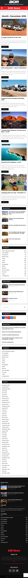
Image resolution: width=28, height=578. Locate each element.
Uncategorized (5, 275)
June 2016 (4, 461)
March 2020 (5, 396)
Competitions (5, 254)
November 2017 (5, 444)
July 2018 (4, 432)
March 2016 (4, 463)
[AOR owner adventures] (5, 240)
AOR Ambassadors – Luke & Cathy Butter (14, 68)
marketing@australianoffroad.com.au (16, 563)
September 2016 (6, 457)
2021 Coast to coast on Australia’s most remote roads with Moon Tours (17, 213)
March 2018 (4, 438)
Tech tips (4, 272)
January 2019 (5, 421)
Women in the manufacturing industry (17, 284)
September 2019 (6, 406)
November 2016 (5, 454)
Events (3, 258)
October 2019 (5, 404)
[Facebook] (10, 570)
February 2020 (5, 398)
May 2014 (4, 471)
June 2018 (4, 434)
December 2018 (5, 423)
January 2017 (5, 452)
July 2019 (4, 410)
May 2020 (4, 392)
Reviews (4, 268)
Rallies (3, 80)
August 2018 (5, 431)
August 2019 (5, 408)
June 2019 (4, 411)
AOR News (14, 8)
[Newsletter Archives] (5, 300)
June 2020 (4, 390)
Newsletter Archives (13, 298)
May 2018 (4, 436)
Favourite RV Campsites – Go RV (11, 162)
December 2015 (5, 465)
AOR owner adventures (14, 239)
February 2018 (5, 440)
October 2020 (5, 387)
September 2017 (6, 446)
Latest (3, 260)
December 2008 (6, 473)
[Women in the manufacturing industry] (5, 220)
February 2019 (5, 419)
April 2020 (4, 394)
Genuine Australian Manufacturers (17, 225)
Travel (13, 19)
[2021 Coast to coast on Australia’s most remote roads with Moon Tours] (5, 213)
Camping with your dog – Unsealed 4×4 (13, 192)
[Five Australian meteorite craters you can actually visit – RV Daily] (5, 234)
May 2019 (4, 413)
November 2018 (5, 425)
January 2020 (5, 400)
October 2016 (5, 455)
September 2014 (6, 469)
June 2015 (4, 467)
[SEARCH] (24, 307)
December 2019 (5, 402)
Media (3, 262)
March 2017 (4, 450)
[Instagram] (13, 570)
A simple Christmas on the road (11, 37)
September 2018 (6, 429)
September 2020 (6, 389)
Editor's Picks (5, 256)
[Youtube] (17, 570)
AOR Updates (5, 252)
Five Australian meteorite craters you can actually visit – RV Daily (17, 233)
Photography (4, 112)
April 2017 (4, 448)
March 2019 (4, 417)
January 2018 (5, 442)
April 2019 (4, 415)
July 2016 (4, 459)
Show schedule (5, 270)
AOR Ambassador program (6, 19)
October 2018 (5, 427)
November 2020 (6, 385)
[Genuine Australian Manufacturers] (5, 227)
